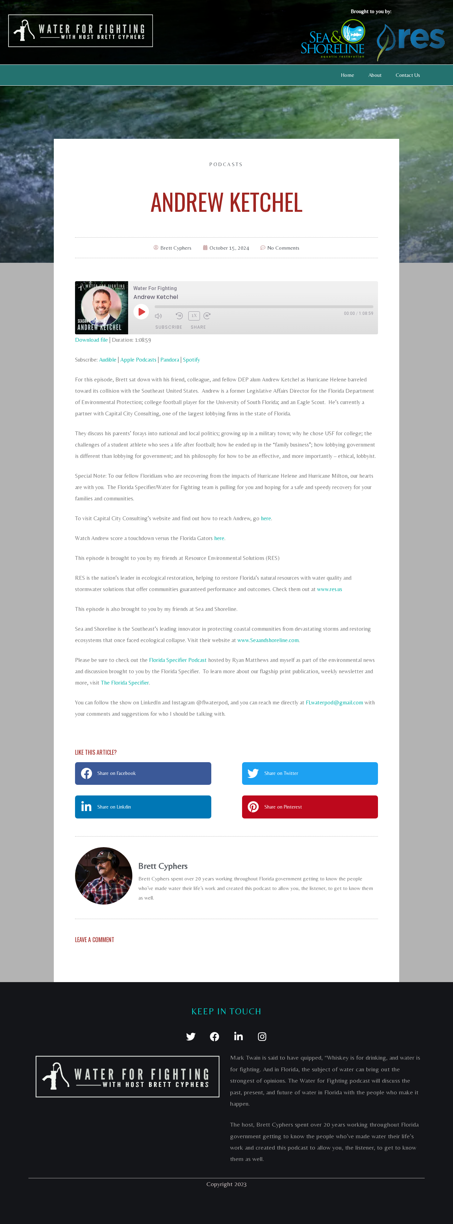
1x (194, 315)
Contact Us (408, 75)
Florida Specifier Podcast (178, 660)
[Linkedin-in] (238, 1036)
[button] (143, 773)
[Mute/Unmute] (163, 316)
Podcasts (226, 164)
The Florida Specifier (125, 682)
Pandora (169, 359)
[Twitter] (191, 1036)
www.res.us (329, 589)
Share (198, 327)
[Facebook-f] (214, 1036)
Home (347, 75)
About (375, 75)
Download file (91, 339)
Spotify (191, 359)
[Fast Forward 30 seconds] (212, 316)
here (266, 518)
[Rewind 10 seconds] (180, 316)
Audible (107, 359)
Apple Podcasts (138, 359)
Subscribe (168, 327)
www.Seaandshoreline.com (268, 640)
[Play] (141, 311)
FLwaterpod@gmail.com (334, 702)
